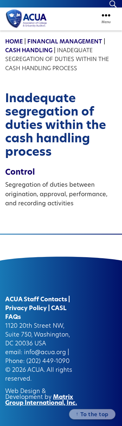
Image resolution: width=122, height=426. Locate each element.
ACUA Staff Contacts (36, 300)
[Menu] (106, 15)
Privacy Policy (26, 309)
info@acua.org (45, 353)
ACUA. (36, 370)
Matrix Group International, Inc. (41, 400)
